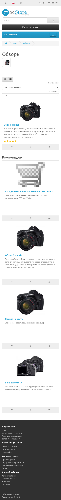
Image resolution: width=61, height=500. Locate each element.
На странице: (53, 91)
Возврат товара (8, 449)
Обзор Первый (12, 124)
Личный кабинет (9, 476)
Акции (4, 468)
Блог (15, 43)
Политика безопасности (12, 436)
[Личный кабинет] (44, 3)
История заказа (8, 478)
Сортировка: (53, 83)
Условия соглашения (11, 439)
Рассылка (6, 484)
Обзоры (26, 43)
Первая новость (14, 318)
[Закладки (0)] (49, 3)
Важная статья (13, 382)
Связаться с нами (9, 446)
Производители (8, 459)
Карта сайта (7, 452)
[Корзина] (53, 3)
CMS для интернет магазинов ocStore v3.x (29, 191)
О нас (4, 430)
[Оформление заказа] (56, 3)
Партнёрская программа (12, 465)
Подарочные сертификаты (13, 462)
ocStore (16, 494)
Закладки (6, 481)
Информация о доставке (12, 433)
